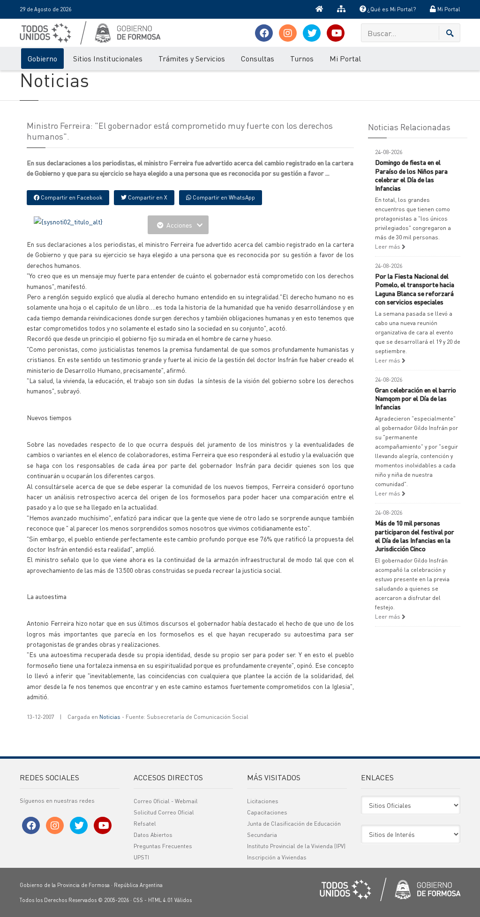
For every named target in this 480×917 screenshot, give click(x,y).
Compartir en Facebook (70, 197)
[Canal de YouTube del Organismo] (336, 33)
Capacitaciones (267, 812)
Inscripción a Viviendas (277, 857)
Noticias (109, 716)
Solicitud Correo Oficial (164, 812)
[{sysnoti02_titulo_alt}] (68, 220)
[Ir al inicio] (319, 9)
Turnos (302, 58)
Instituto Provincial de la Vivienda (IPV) (296, 846)
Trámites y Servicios (191, 58)
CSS (138, 900)
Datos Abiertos (153, 834)
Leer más (388, 246)
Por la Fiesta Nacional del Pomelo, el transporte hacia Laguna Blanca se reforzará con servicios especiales (414, 289)
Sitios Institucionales (107, 58)
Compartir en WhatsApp (223, 197)
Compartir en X (147, 197)
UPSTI (141, 857)
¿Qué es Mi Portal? (391, 9)
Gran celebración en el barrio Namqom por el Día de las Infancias (415, 398)
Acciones (179, 225)
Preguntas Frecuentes (163, 846)
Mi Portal (448, 9)
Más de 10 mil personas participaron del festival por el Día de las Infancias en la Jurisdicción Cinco (414, 535)
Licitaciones (262, 801)
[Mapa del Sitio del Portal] (341, 9)
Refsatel (145, 823)
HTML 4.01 (160, 900)
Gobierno (42, 58)
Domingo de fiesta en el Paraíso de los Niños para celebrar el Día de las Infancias (411, 175)
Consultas (257, 58)
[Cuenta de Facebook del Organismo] (264, 33)
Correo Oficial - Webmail (166, 801)
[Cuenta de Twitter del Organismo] (312, 33)
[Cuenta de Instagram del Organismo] (288, 33)
